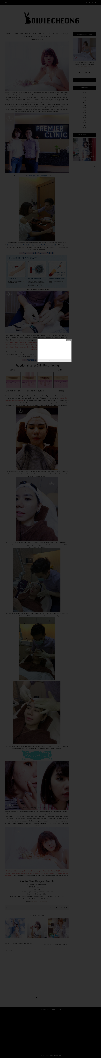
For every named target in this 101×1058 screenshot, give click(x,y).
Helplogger (57, 360)
